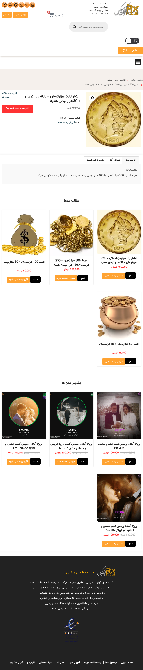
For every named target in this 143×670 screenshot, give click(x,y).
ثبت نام (6, 15)
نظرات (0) (115, 160)
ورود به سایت (20, 15)
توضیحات (130, 160)
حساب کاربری (127, 662)
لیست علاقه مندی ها (92, 662)
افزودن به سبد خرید (113, 276)
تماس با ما (60, 662)
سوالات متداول (45, 662)
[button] (138, 62)
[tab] (130, 160)
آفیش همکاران (16, 662)
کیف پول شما (111, 662)
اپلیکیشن (31, 662)
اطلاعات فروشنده (95, 160)
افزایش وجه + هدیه (116, 80)
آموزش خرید (74, 662)
